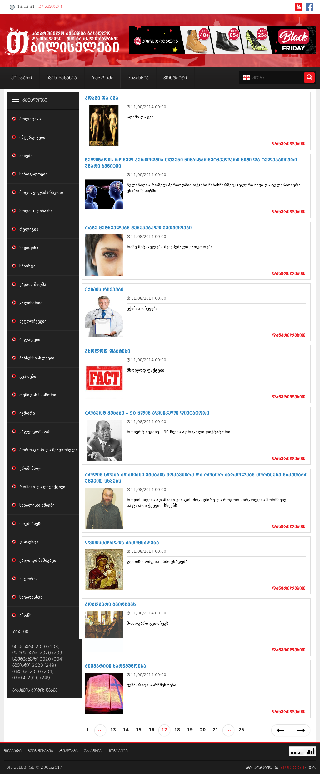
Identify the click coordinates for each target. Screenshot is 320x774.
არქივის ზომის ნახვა (35, 690)
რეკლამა (68, 751)
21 (215, 730)
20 (203, 730)
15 (139, 730)
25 (241, 730)
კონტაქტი (118, 751)
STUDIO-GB (291, 768)
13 (113, 730)
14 (126, 730)
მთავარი (13, 751)
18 (177, 730)
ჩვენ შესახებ (40, 751)
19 (190, 730)
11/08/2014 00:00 (148, 106)
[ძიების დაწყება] (309, 77)
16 (151, 730)
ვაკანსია (93, 751)
